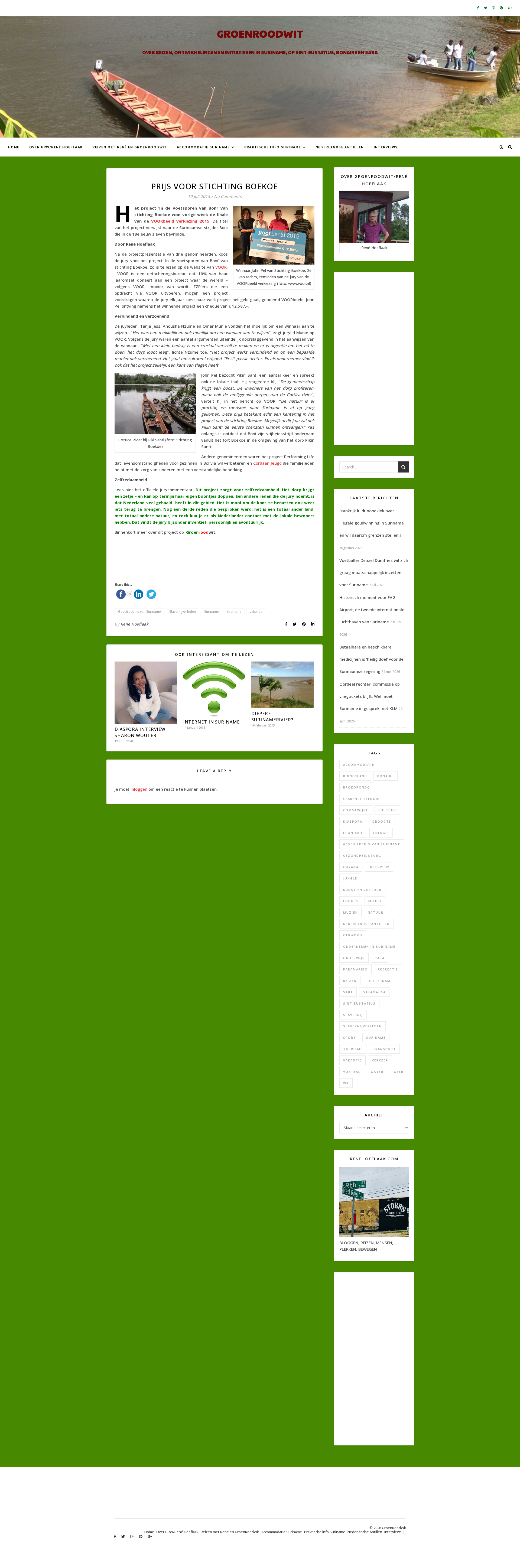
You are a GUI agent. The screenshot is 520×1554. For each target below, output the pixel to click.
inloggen (139, 789)
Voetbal (351, 1072)
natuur (376, 912)
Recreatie (388, 969)
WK (346, 1083)
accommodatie (358, 765)
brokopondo (356, 787)
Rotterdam (379, 981)
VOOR (221, 267)
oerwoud (352, 935)
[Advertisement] (213, 554)
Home (14, 147)
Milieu (374, 901)
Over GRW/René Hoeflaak (56, 147)
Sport (349, 1037)
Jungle (350, 878)
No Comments (228, 196)
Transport (384, 1049)
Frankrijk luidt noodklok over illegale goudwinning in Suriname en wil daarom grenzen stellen (371, 523)
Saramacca (374, 992)
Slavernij (353, 1015)
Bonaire (385, 776)
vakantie (256, 611)
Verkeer (380, 1060)
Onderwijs (354, 958)
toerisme (234, 611)
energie (381, 833)
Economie (353, 833)
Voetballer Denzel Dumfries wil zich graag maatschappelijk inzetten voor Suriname (373, 572)
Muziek (350, 912)
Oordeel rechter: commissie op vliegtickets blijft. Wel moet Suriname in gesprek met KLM (369, 696)
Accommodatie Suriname (203, 147)
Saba (348, 992)
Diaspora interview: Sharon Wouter (141, 732)
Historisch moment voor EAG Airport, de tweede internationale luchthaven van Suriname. (371, 609)
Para (380, 958)
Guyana (351, 867)
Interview (379, 867)
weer (399, 1072)
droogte (381, 821)
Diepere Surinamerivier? (272, 717)
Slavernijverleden (182, 611)
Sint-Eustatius (359, 1003)
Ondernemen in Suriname (369, 946)
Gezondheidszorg (362, 855)
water (377, 1072)
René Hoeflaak (135, 624)
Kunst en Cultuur (362, 890)
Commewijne (355, 810)
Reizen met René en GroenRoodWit (129, 147)
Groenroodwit (260, 33)
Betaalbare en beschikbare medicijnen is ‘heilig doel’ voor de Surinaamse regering (371, 659)
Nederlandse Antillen (340, 147)
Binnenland (355, 776)
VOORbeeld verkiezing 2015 (180, 221)
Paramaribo (355, 969)
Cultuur (387, 810)
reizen (350, 981)
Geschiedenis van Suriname (139, 611)
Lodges (350, 901)
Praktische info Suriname (272, 147)
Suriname (211, 611)
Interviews (386, 147)
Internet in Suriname (211, 722)
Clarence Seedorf (362, 799)
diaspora (352, 821)
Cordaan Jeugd (267, 463)
